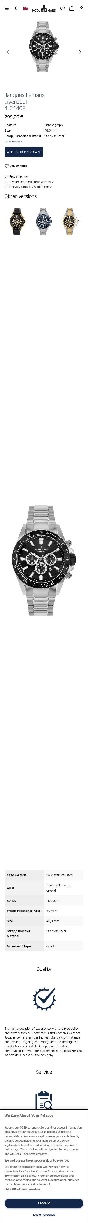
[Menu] (7, 8)
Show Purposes (44, 1214)
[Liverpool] (17, 221)
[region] (44, 54)
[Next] (80, 51)
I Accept (44, 1203)
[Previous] (8, 51)
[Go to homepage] (44, 8)
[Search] (16, 8)
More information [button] (14, 141)
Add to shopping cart (24, 152)
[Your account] (81, 8)
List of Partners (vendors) (23, 1189)
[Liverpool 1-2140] (44, 46)
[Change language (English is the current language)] (25, 8)
